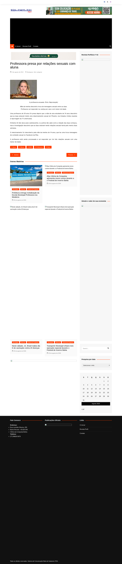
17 (83, 392)
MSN (30, 147)
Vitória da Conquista (33, 189)
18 (88, 392)
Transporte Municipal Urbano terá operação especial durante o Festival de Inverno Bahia (60, 348)
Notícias (23, 189)
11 (87, 389)
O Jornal (17, 46)
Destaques (30, 72)
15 (104, 389)
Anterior (16, 155)
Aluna (14, 147)
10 (83, 389)
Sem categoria (38, 72)
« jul (83, 409)
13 (96, 389)
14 (100, 389)
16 (108, 389)
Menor (22, 147)
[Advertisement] (61, 30)
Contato (35, 46)
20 (96, 392)
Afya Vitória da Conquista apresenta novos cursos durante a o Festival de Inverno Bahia (60, 178)
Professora (39, 147)
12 (92, 389)
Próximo (70, 155)
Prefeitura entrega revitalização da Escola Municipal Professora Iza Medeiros (25, 195)
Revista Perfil (27, 46)
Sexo (48, 147)
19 (92, 392)
